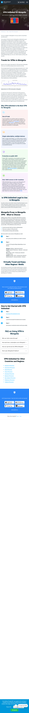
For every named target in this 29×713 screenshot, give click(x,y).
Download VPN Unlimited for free (13, 313)
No (20, 416)
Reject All (8, 706)
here (21, 190)
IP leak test (16, 121)
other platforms (14, 299)
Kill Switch (11, 122)
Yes (17, 416)
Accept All (14, 710)
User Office (22, 2)
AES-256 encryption (12, 168)
